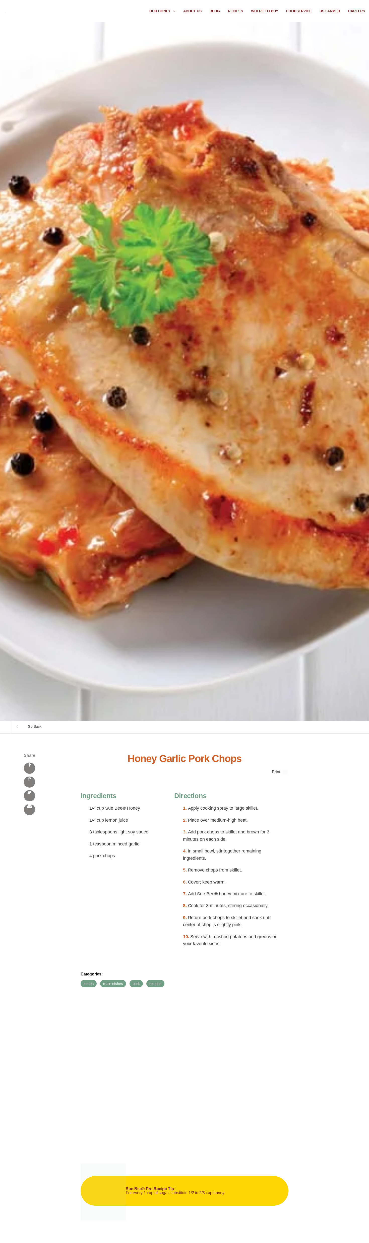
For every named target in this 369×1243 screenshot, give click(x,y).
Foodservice (299, 11)
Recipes (235, 11)
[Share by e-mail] (29, 809)
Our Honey (159, 11)
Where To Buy (264, 11)
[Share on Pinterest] (29, 782)
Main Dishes (113, 983)
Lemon (89, 983)
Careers (356, 11)
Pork (136, 983)
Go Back (34, 726)
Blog (215, 11)
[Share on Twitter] (29, 795)
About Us (192, 11)
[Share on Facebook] (29, 768)
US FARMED (330, 11)
